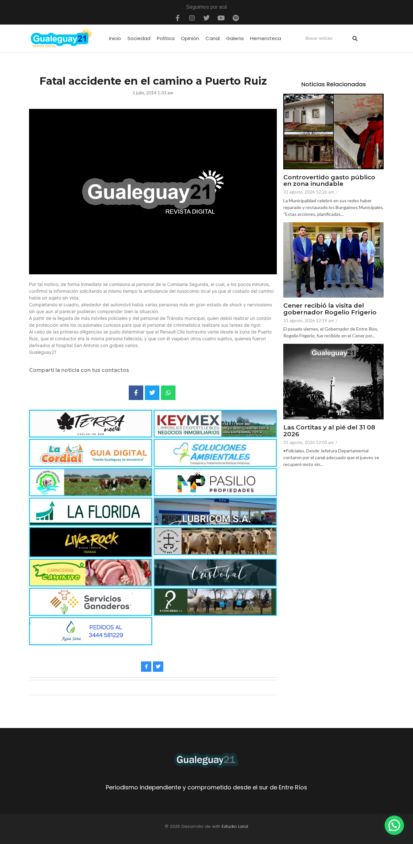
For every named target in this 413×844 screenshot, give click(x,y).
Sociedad (138, 38)
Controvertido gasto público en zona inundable (329, 181)
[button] (394, 825)
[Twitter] (206, 18)
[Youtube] (221, 18)
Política (166, 38)
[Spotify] (235, 18)
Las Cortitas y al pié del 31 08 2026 (329, 431)
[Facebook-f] (177, 18)
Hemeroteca (265, 38)
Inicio (115, 38)
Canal (213, 38)
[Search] (355, 38)
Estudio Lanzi (235, 826)
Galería (235, 38)
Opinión (190, 38)
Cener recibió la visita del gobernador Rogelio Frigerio (330, 309)
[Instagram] (192, 18)
